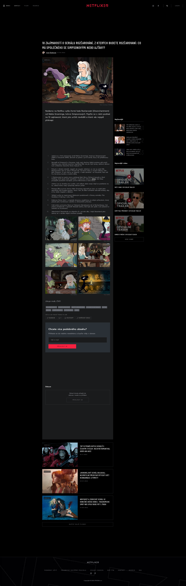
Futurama (69, 310)
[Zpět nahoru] (181, 581)
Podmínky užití (50, 570)
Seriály (47, 60)
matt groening (78, 307)
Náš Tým (110, 570)
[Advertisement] (77, 139)
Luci (77, 310)
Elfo (104, 307)
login (177, 6)
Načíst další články (77, 524)
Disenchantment (93, 307)
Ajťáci (94, 179)
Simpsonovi (57, 310)
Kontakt (121, 570)
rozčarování (64, 307)
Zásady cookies (97, 570)
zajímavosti (51, 307)
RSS (140, 570)
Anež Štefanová (51, 53)
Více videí (129, 239)
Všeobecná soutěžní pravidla (73, 570)
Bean (48, 310)
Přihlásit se (62, 346)
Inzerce (132, 570)
